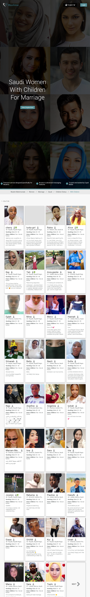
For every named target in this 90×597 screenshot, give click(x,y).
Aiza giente (52, 272)
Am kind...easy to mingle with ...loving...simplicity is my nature (54, 554)
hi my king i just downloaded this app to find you (76, 550)
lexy (70, 272)
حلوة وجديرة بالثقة (11, 463)
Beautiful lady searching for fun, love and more (55, 238)
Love (69, 327)
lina (28, 450)
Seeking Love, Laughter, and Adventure (14, 238)
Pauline (51, 495)
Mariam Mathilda (12, 450)
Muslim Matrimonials (18, 192)
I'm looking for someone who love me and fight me (55, 283)
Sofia (70, 361)
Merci (50, 316)
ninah (70, 539)
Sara (49, 450)
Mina (29, 316)
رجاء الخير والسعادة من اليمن (14, 416)
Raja (8, 406)
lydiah (71, 406)
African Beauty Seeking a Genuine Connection (34, 238)
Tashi (50, 584)
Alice (70, 227)
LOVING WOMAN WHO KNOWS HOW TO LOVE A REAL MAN (76, 372)
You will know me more (74, 416)
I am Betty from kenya (32, 374)
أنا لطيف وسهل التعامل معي (13, 461)
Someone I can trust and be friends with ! (55, 372)
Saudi (50, 192)
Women (31, 192)
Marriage (41, 192)
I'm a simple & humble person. (14, 595)
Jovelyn (10, 495)
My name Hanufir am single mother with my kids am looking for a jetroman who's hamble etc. (76, 510)
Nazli (50, 361)
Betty (29, 361)
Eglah (8, 316)
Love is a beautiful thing (75, 238)
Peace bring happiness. (33, 283)
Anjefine (30, 406)
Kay (7, 272)
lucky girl (30, 227)
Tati (28, 272)
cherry (9, 227)
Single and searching (32, 505)
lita (69, 450)
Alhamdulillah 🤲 (52, 595)
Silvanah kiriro (10, 372)
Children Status (61, 192)
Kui (48, 539)
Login (83, 5)
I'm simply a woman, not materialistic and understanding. (13, 509)
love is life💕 (50, 327)
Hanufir (71, 495)
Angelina (51, 406)
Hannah (71, 316)
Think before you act (73, 505)
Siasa (8, 539)
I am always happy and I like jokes (76, 553)
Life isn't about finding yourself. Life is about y (55, 550)
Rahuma (30, 495)
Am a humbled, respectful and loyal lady (13, 375)
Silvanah (10, 361)
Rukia (50, 227)
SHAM (29, 539)
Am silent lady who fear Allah (33, 508)
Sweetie (8, 505)
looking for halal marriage (33, 595)
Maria (9, 584)
